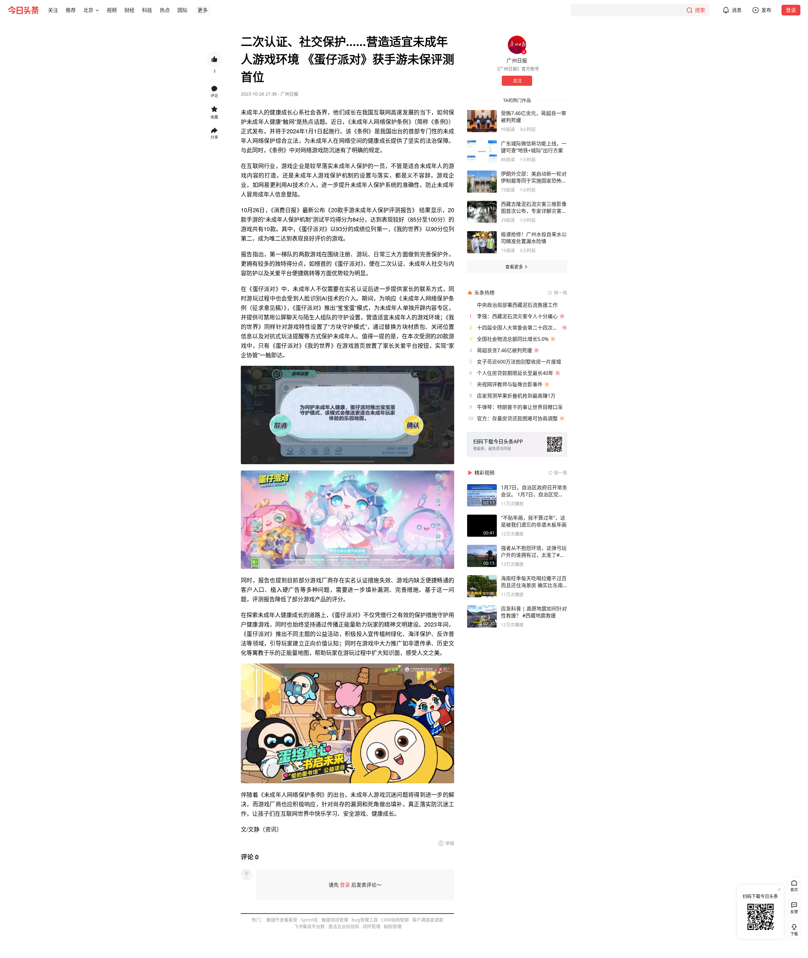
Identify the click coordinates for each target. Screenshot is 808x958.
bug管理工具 (365, 920)
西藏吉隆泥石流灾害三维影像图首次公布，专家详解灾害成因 (534, 207)
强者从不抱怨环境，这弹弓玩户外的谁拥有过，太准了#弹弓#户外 (534, 551)
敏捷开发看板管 (281, 920)
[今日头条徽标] (23, 10)
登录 (791, 10)
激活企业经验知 (343, 926)
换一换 (560, 292)
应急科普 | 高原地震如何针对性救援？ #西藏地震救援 (534, 612)
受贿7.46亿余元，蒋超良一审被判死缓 (533, 117)
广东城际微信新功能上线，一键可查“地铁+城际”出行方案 (534, 147)
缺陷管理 (392, 926)
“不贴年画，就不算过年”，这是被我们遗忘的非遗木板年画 (534, 521)
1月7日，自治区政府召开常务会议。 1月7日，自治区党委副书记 (534, 491)
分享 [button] (214, 137)
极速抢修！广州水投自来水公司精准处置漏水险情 (534, 238)
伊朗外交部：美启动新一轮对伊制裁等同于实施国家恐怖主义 (534, 177)
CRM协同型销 (395, 920)
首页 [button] (794, 889)
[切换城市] (97, 10)
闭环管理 (371, 926)
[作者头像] (517, 44)
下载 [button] (793, 929)
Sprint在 (309, 920)
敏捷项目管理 (335, 920)
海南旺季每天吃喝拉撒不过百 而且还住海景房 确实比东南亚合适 (534, 582)
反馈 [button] (794, 911)
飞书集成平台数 (309, 926)
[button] (53, 10)
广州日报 (289, 94)
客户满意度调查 (427, 920)
